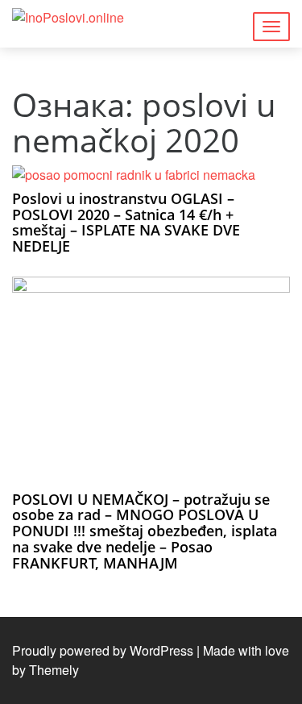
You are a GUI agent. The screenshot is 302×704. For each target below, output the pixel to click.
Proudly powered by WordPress (102, 650)
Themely (54, 669)
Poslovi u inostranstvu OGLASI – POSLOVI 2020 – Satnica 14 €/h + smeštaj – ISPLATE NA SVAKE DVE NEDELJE (126, 222)
